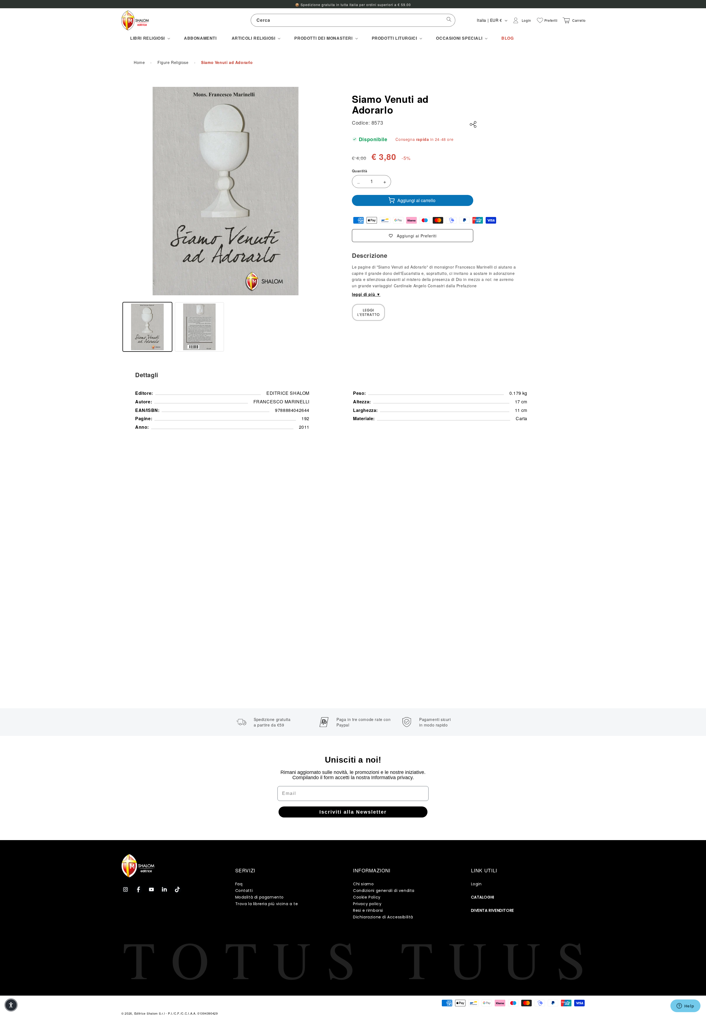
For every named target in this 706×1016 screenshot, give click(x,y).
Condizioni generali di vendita (383, 890)
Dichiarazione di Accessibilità (383, 917)
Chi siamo (363, 884)
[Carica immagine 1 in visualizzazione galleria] (147, 327)
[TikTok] (177, 889)
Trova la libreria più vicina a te (266, 904)
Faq (239, 884)
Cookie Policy (367, 897)
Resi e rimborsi (368, 910)
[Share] (473, 124)
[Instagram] (125, 889)
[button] (149, 38)
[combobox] (353, 20)
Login (476, 884)
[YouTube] (151, 889)
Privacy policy (367, 904)
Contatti (244, 890)
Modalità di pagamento (259, 897)
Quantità (359, 170)
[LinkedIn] (164, 889)
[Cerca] (449, 20)
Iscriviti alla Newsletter (353, 812)
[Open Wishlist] (540, 20)
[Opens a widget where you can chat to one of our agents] (685, 1006)
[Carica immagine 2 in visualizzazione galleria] (199, 327)
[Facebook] (138, 889)
